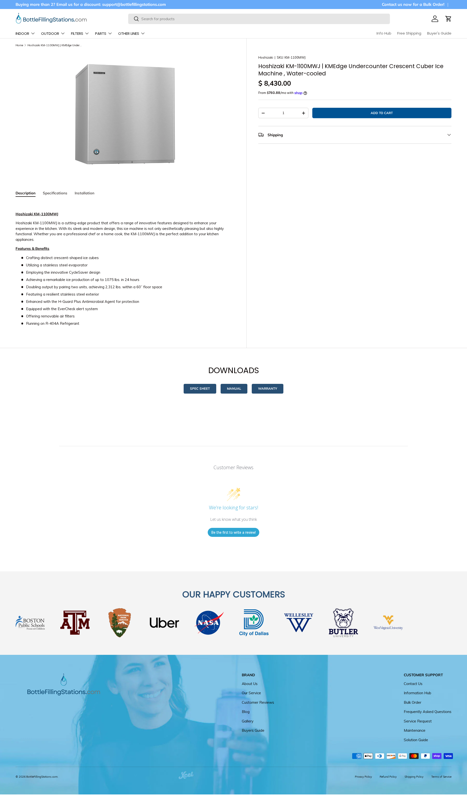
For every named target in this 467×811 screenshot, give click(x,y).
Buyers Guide (253, 730)
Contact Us (413, 683)
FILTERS (77, 33)
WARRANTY (267, 388)
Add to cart (382, 113)
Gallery (247, 721)
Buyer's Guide (439, 33)
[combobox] (259, 19)
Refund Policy (388, 776)
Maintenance (414, 730)
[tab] (26, 193)
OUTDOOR (50, 33)
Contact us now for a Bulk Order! (413, 4)
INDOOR (22, 33)
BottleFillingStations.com (42, 776)
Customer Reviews (258, 702)
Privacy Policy (363, 776)
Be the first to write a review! (233, 532)
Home (19, 45)
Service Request (418, 721)
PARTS (100, 33)
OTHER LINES (128, 33)
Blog (246, 712)
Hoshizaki (265, 57)
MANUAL (234, 388)
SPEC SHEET (200, 388)
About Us (250, 683)
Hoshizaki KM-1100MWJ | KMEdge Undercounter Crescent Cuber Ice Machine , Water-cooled (54, 45)
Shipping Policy (413, 776)
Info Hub (384, 33)
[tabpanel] (125, 264)
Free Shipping (409, 33)
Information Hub (417, 693)
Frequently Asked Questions (427, 712)
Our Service (251, 693)
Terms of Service (441, 776)
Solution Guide (416, 740)
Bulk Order (412, 702)
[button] (448, 18)
